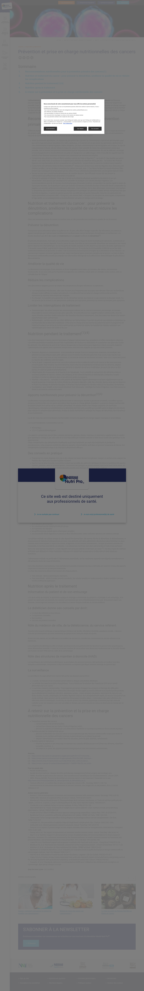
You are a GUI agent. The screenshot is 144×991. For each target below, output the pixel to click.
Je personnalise (50, 128)
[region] (73, 116)
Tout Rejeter (80, 128)
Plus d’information (67, 123)
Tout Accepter (95, 128)
